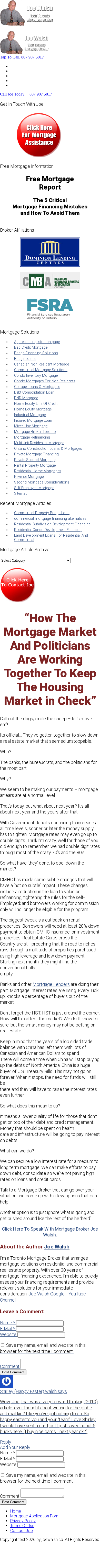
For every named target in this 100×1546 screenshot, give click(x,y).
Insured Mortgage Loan (33, 420)
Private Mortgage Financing (36, 454)
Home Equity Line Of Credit (35, 404)
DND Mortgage (26, 398)
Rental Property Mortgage (35, 465)
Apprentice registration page (37, 342)
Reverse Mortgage (29, 477)
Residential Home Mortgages (37, 471)
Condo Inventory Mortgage (36, 375)
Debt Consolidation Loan (34, 392)
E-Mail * (7, 1328)
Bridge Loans (25, 359)
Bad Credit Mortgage (30, 347)
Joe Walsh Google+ (47, 1293)
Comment (9, 1366)
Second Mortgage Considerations (41, 482)
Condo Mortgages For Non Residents (44, 381)
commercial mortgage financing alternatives (50, 518)
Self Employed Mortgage (34, 488)
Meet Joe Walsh (24, 70)
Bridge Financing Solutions (36, 353)
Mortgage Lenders (51, 984)
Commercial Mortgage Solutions (40, 370)
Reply (5, 1442)
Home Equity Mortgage (33, 409)
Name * (7, 1322)
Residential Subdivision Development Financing (52, 524)
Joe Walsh (56, 1246)
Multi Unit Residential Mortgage (39, 443)
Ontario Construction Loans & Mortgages (48, 448)
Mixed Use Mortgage (30, 426)
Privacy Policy (23, 1520)
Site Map (18, 85)
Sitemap (20, 493)
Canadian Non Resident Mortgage (41, 364)
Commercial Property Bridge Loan (41, 513)
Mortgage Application (29, 75)
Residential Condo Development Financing (48, 530)
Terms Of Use (22, 1525)
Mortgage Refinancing (32, 437)
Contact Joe (21, 80)
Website (8, 1334)
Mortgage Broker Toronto (35, 432)
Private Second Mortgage (34, 460)
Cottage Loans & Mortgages (37, 387)
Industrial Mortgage (30, 415)
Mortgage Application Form (34, 1516)
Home (15, 66)
